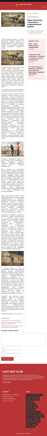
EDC (27, 394)
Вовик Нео (31, 75)
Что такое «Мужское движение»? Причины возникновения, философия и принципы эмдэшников (36, 70)
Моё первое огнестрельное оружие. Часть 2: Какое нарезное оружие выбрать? (12, 326)
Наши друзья (15, 394)
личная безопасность (31, 412)
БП (30, 394)
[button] (43, 7)
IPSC (30, 30)
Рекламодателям (6, 394)
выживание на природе (32, 407)
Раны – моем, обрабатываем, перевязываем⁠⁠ (34, 45)
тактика (28, 424)
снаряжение (37, 419)
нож (30, 32)
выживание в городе (31, 404)
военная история (35, 399)
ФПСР (40, 33)
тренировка (34, 424)
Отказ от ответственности (9, 398)
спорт (38, 33)
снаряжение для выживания (33, 421)
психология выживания (37, 416)
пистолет (33, 32)
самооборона (29, 419)
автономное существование (33, 397)
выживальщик (30, 402)
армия (32, 30)
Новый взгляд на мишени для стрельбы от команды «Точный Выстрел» (12, 323)
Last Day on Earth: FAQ (7, 401)
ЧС (41, 394)
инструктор (37, 30)
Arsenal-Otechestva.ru (17, 313)
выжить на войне (31, 409)
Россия (34, 33)
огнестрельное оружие (37, 414)
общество (29, 414)
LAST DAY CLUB (25, 4)
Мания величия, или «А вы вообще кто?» (11, 320)
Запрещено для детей (7, 396)
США (38, 394)
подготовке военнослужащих (8, 70)
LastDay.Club (35, 13)
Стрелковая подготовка (33, 16)
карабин (42, 30)
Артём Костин (32, 61)
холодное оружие (30, 426)
